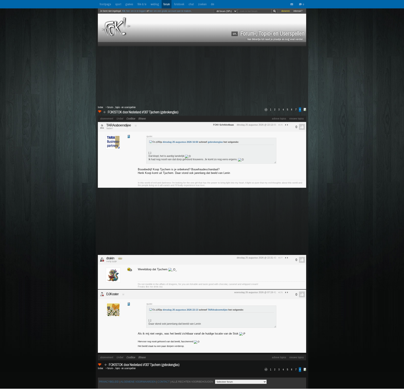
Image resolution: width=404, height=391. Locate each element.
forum (166, 4)
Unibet (119, 118)
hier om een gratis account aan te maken (170, 11)
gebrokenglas (215, 142)
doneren (285, 11)
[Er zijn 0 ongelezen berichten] (292, 4)
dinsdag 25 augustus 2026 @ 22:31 (255, 257)
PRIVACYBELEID (109, 381)
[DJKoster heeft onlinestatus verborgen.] (102, 294)
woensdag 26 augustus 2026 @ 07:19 (253, 292)
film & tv (141, 4)
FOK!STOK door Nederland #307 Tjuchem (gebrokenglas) (143, 112)
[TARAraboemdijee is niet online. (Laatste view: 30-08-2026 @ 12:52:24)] (102, 127)
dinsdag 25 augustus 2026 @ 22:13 (255, 124)
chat (191, 4)
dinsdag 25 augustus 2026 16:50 (180, 142)
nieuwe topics (296, 118)
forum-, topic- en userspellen (121, 107)
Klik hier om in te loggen (134, 11)
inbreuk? (298, 11)
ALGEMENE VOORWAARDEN (138, 381)
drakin (110, 258)
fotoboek (179, 4)
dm (212, 4)
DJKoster (112, 294)
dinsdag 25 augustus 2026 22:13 (180, 309)
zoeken (202, 4)
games (129, 4)
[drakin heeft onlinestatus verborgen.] (102, 259)
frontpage (105, 4)
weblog (155, 4)
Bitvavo (142, 118)
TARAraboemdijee (118, 125)
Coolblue (130, 118)
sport (118, 4)
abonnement (106, 118)
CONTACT (164, 381)
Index (100, 107)
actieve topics (279, 118)
